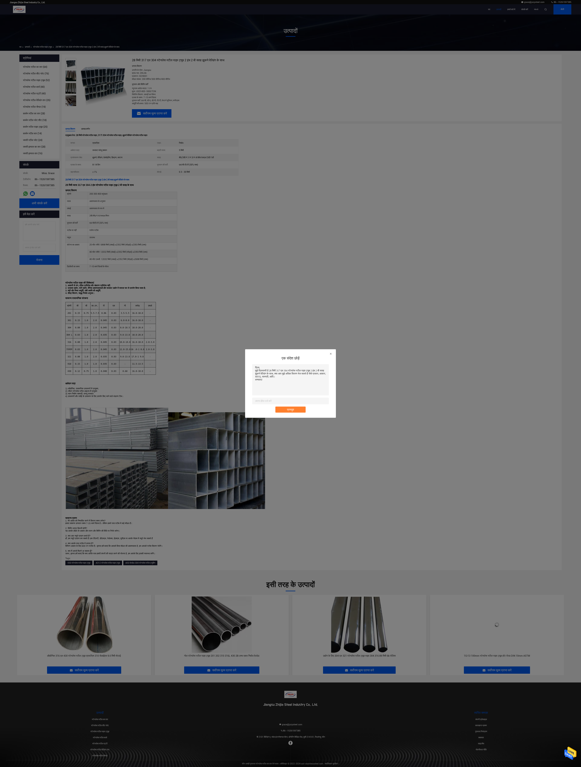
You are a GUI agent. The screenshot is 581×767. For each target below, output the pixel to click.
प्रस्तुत (290, 409)
